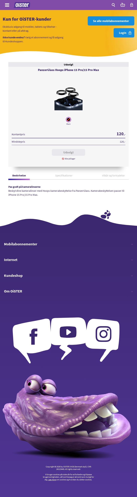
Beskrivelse (19, 175)
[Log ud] (131, 5)
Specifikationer (64, 175)
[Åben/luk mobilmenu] (7, 5)
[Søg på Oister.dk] (113, 5)
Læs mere (52, 479)
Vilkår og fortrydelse (113, 175)
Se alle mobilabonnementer (111, 21)
